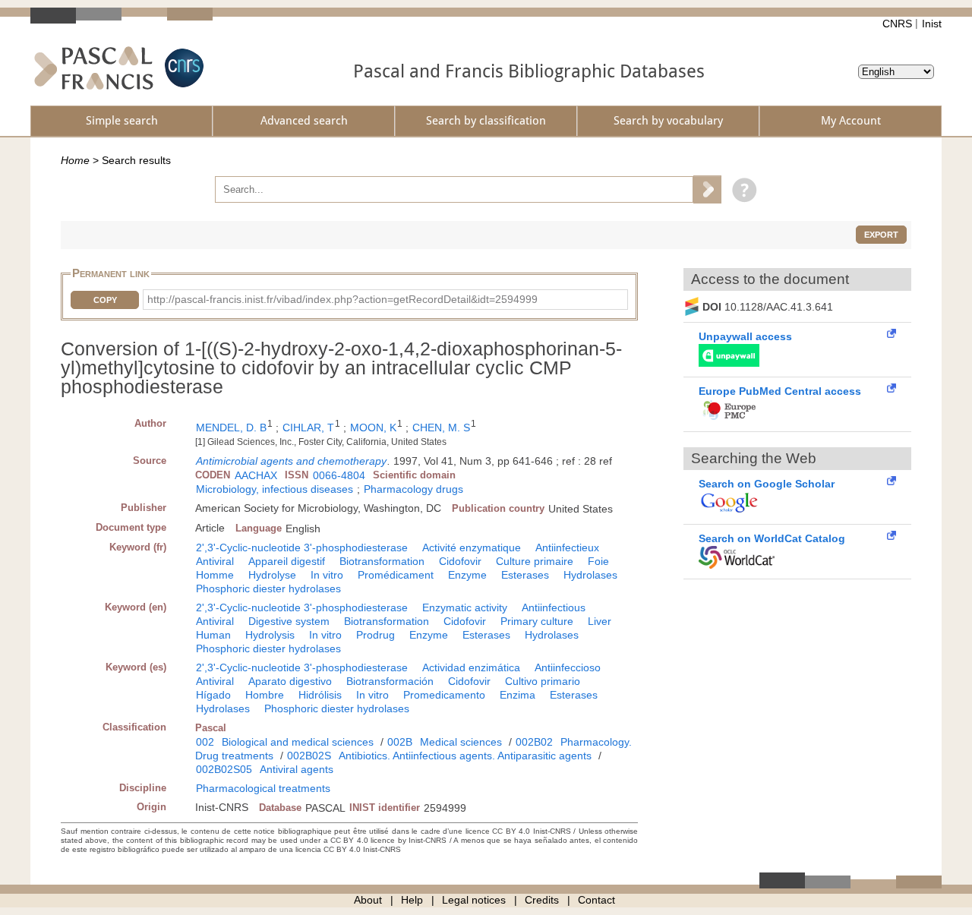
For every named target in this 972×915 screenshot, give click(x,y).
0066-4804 (339, 475)
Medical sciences (461, 742)
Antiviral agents (296, 769)
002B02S (309, 755)
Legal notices (474, 900)
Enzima (517, 695)
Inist (932, 23)
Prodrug (375, 635)
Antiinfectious (553, 607)
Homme (215, 575)
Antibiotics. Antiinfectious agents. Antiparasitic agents (465, 755)
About (368, 900)
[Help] (740, 189)
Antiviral (215, 561)
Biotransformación (390, 681)
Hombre (264, 695)
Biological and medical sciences (298, 742)
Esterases (525, 575)
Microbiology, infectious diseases (274, 489)
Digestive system (289, 621)
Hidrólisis (320, 695)
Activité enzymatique (471, 547)
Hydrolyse (272, 575)
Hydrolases (590, 575)
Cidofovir (460, 561)
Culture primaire (534, 561)
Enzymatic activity (464, 607)
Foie (598, 561)
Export (881, 234)
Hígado (213, 695)
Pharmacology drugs (413, 489)
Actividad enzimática (471, 667)
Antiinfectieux (567, 547)
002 (205, 742)
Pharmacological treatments (263, 788)
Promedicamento (444, 695)
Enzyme (467, 575)
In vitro (327, 575)
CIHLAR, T (308, 427)
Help (412, 900)
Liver (599, 621)
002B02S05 (224, 769)
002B (399, 742)
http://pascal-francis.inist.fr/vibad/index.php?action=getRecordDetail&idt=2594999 (342, 299)
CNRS (897, 23)
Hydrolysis (270, 635)
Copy (105, 299)
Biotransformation (381, 561)
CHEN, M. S (441, 427)
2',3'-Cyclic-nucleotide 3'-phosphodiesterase (302, 547)
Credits (542, 900)
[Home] (93, 68)
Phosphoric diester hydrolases (268, 588)
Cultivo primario (542, 681)
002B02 (534, 742)
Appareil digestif (286, 561)
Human (213, 635)
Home (75, 160)
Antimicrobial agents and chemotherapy (291, 461)
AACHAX (256, 475)
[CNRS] (182, 68)
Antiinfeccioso (568, 667)
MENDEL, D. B (231, 427)
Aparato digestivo (290, 681)
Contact (596, 900)
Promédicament (396, 575)
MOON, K (373, 427)
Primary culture (536, 621)
